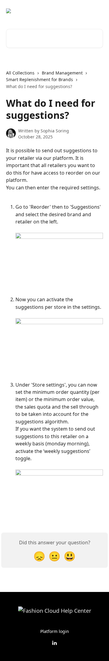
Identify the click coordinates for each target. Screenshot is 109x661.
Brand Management (62, 73)
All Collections (20, 73)
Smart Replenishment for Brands (39, 79)
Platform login (54, 631)
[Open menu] (97, 10)
